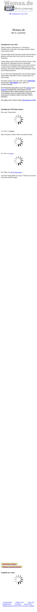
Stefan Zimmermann (16, 172)
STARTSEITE (7, 602)
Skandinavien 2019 (29, 100)
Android (4, 89)
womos (11, 131)
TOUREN (16, 604)
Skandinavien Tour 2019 (19, 14)
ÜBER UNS (18, 602)
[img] (18, 6)
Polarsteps (31, 81)
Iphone (29, 88)
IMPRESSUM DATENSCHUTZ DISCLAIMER (18, 606)
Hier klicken (14, 82)
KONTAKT (28, 604)
